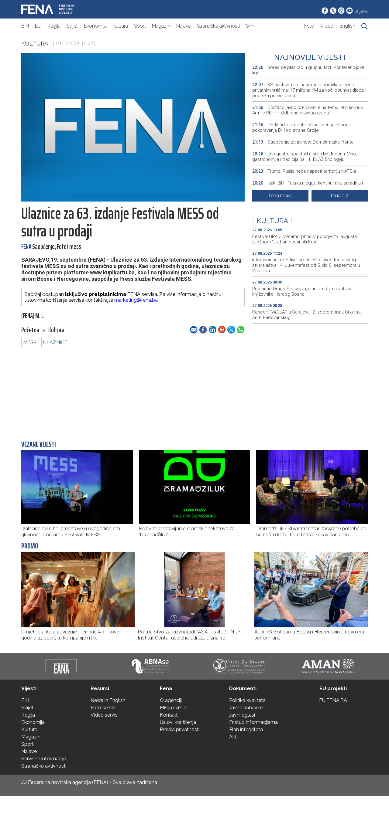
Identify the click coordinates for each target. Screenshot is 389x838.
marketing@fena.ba (136, 300)
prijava (361, 11)
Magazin (161, 26)
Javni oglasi (242, 715)
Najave (183, 26)
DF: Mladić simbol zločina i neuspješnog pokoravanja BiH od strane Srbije (300, 127)
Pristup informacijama (253, 722)
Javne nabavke (246, 708)
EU (38, 26)
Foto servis (103, 708)
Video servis (104, 715)
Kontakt (169, 715)
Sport (140, 26)
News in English (108, 700)
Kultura (120, 26)
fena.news (280, 195)
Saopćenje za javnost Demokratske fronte (303, 142)
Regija (53, 26)
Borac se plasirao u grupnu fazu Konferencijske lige (308, 70)
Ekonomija (95, 26)
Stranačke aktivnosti (218, 26)
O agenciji (171, 700)
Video (326, 26)
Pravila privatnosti (180, 729)
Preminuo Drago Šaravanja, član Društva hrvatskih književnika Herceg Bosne (302, 291)
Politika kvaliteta (247, 700)
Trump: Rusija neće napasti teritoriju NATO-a (304, 171)
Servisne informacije (43, 759)
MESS (29, 342)
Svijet (72, 26)
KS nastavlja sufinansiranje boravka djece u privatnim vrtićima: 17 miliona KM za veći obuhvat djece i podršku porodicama (309, 90)
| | (272, 221)
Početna (30, 330)
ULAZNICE (55, 342)
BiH (25, 26)
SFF (250, 26)
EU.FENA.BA (333, 700)
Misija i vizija (173, 708)
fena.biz (339, 195)
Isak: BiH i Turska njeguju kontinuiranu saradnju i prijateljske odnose (307, 185)
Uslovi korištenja (178, 722)
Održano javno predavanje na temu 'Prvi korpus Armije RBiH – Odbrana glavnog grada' (307, 110)
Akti (233, 737)
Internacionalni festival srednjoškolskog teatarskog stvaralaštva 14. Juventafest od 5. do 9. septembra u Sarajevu (306, 265)
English (347, 26)
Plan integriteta (246, 729)
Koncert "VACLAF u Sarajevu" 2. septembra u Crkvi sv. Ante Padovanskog (306, 314)
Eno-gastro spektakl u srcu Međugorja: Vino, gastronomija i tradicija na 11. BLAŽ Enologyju (304, 156)
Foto (309, 26)
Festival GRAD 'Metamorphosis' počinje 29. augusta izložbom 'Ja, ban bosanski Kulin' (304, 239)
